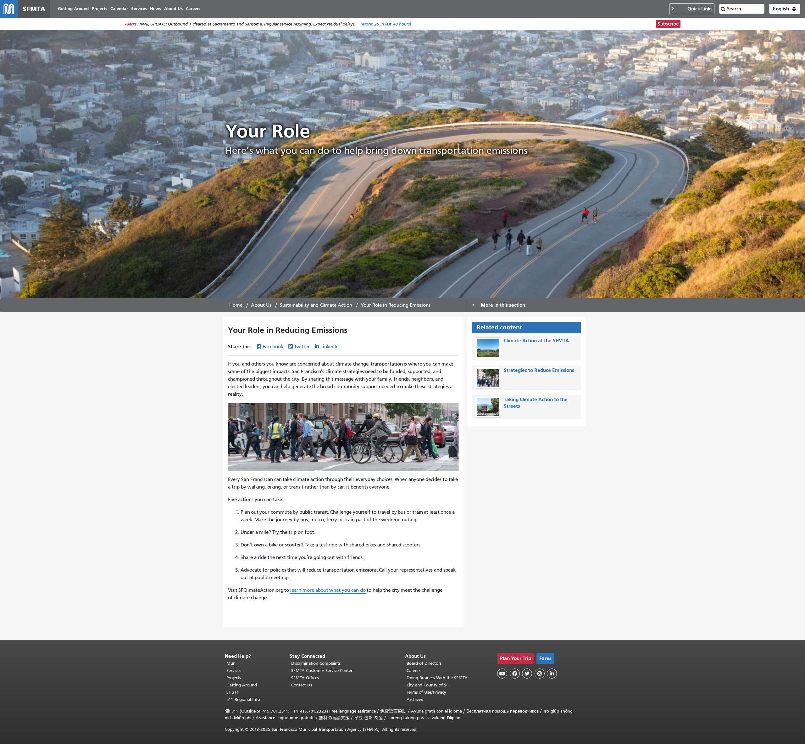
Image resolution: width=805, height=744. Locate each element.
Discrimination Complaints (316, 663)
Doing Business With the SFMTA (437, 677)
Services (233, 670)
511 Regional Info (243, 699)
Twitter (302, 347)
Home (235, 305)
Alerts (130, 24)
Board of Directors (424, 663)
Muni (231, 663)
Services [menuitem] (139, 8)
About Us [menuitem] (173, 8)
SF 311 (232, 692)
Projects (233, 677)
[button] (784, 9)
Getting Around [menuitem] (73, 8)
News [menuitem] (155, 8)
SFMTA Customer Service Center (322, 670)
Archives (415, 699)
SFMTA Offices (305, 677)
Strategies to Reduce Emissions (539, 370)
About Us (261, 305)
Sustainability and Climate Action (316, 305)
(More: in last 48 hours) (385, 24)
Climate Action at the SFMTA (536, 341)
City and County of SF (427, 685)
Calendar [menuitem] (119, 8)
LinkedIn (329, 347)
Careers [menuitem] (193, 8)
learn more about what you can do (328, 590)
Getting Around (241, 685)
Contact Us (301, 685)
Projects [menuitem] (99, 8)
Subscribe (668, 24)
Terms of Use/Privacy (426, 692)
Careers (413, 670)
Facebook (273, 347)
